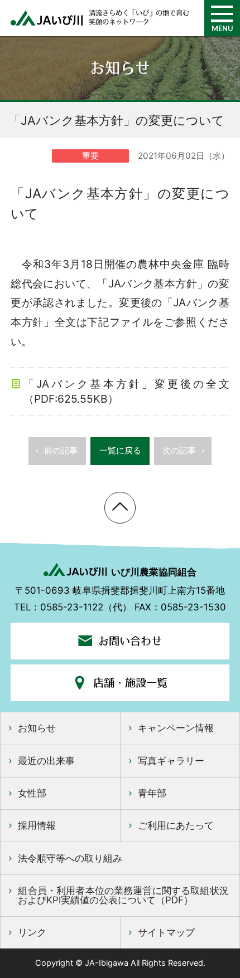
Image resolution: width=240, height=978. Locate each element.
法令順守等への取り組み (70, 858)
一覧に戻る (120, 450)
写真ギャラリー (171, 760)
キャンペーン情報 (176, 728)
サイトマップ (166, 932)
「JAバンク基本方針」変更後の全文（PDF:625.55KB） (126, 391)
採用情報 (37, 825)
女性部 (32, 793)
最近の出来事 (46, 760)
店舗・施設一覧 (130, 682)
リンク (32, 932)
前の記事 (61, 450)
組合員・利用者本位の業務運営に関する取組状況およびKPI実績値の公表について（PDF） (123, 895)
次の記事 (179, 450)
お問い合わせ (130, 641)
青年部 (152, 793)
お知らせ (37, 728)
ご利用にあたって (176, 825)
